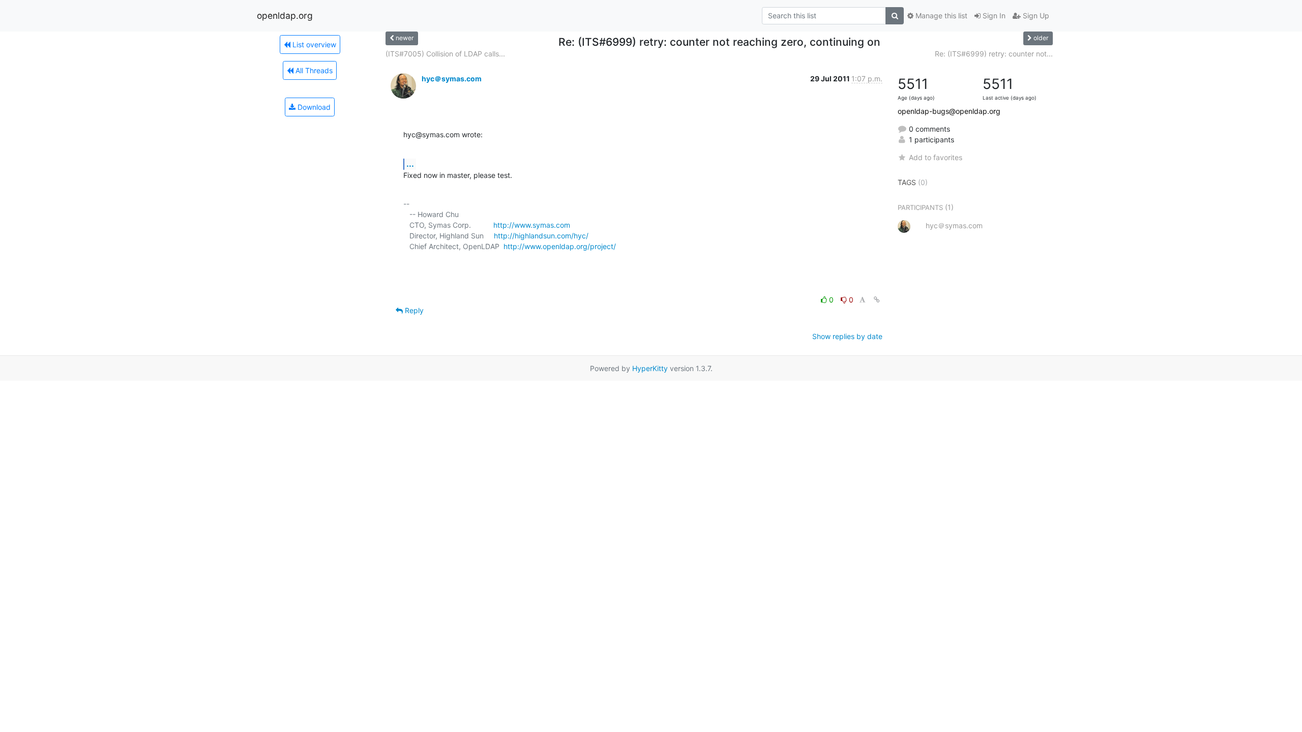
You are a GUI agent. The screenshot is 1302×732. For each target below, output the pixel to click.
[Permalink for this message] (876, 299)
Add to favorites (935, 157)
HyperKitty (650, 368)
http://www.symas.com (531, 225)
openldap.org (285, 15)
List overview (313, 44)
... (410, 164)
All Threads (313, 70)
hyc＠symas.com (452, 78)
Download (313, 107)
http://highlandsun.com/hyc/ (541, 235)
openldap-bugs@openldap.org (949, 111)
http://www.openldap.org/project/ (560, 246)
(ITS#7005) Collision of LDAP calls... (445, 53)
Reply (413, 310)
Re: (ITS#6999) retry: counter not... (994, 53)
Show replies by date (847, 336)
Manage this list (940, 15)
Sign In (993, 15)
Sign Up (1035, 15)
